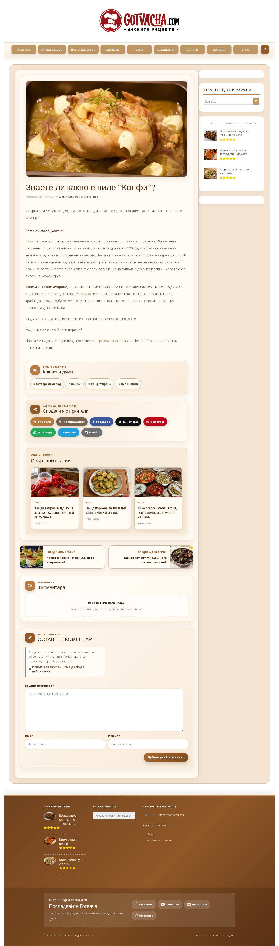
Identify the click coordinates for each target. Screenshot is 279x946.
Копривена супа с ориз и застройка (235, 171)
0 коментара (90, 196)
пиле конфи (129, 384)
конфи (76, 384)
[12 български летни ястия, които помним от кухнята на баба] (158, 482)
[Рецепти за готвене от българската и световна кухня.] (139, 20)
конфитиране (101, 384)
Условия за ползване (159, 840)
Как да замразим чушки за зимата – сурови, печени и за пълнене (54, 512)
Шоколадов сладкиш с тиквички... (68, 819)
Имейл (114, 736)
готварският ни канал (107, 340)
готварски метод (48, 384)
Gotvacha (73, 196)
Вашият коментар (39, 685)
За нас (151, 834)
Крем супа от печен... (69, 842)
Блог (61, 196)
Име (29, 736)
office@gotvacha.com (171, 815)
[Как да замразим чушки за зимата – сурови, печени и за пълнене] (55, 482)
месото (86, 294)
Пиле (29, 241)
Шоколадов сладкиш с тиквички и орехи (234, 132)
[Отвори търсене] (265, 49)
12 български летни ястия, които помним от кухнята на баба (157, 512)
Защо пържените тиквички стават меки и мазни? (106, 510)
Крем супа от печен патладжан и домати (233, 152)
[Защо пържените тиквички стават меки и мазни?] (106, 482)
